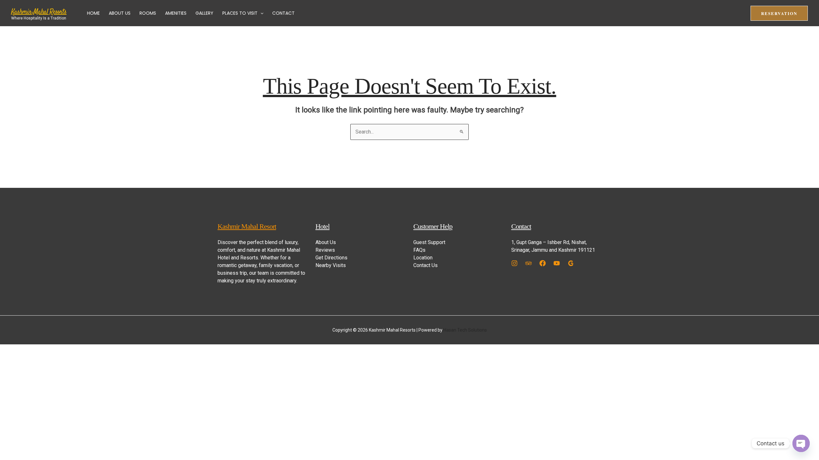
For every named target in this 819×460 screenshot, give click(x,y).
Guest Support (429, 242)
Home (93, 13)
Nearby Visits (330, 265)
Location (423, 258)
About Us (120, 13)
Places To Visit (240, 13)
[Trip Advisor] (528, 263)
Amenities (176, 13)
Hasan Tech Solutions (465, 330)
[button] (260, 13)
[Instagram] (514, 263)
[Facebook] (542, 263)
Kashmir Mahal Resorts (39, 12)
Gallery (204, 13)
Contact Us (425, 265)
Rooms (147, 13)
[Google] (571, 263)
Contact (283, 13)
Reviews (325, 250)
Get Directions (331, 258)
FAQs (419, 250)
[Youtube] (556, 263)
